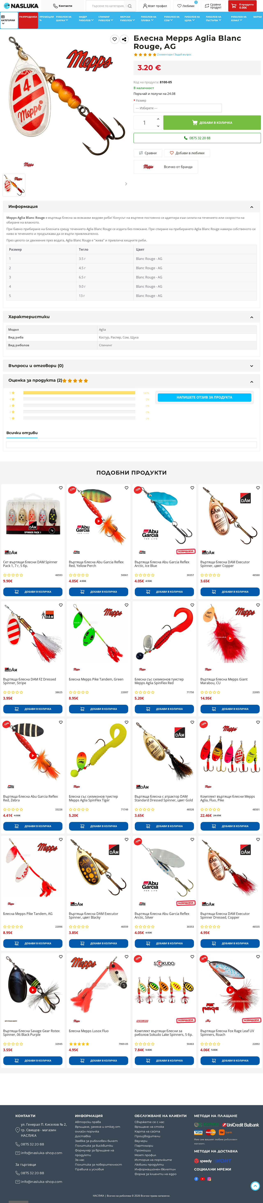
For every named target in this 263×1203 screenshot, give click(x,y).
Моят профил (145, 1155)
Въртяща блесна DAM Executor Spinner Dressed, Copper (225, 916)
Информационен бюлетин (155, 1169)
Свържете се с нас (149, 1122)
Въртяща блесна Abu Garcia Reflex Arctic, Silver (162, 916)
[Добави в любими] (115, 39)
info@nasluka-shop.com (41, 1153)
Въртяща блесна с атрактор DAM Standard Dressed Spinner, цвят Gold (164, 798)
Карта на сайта (147, 1131)
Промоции (143, 1150)
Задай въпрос (183, 54)
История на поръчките (153, 1160)
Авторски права (88, 1122)
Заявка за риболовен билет (96, 1141)
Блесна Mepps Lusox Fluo (89, 1031)
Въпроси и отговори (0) (35, 365)
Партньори (144, 1145)
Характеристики (29, 316)
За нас (79, 1160)
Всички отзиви (22, 433)
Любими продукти (149, 1164)
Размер (141, 100)
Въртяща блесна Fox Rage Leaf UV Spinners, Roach (227, 1033)
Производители (147, 1136)
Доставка (83, 1136)
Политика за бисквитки (94, 1145)
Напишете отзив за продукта (204, 397)
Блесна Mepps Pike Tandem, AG (28, 914)
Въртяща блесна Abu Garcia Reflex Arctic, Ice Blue (162, 564)
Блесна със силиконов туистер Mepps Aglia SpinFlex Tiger (93, 798)
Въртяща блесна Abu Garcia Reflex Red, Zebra (30, 798)
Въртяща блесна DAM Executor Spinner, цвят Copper (225, 564)
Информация (23, 206)
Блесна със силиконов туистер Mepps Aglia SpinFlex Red (159, 681)
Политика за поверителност (98, 1164)
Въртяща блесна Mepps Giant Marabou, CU (224, 681)
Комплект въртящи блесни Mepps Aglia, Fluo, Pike (227, 798)
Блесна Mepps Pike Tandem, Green (96, 679)
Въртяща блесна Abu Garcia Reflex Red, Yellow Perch (96, 564)
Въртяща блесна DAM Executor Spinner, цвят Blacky (93, 916)
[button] (5, 183)
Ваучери (141, 1141)
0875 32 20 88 (32, 1144)
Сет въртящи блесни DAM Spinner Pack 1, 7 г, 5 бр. (30, 564)
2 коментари (165, 54)
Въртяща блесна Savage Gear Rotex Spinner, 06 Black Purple (31, 1033)
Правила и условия (89, 1169)
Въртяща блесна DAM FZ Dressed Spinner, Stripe (29, 681)
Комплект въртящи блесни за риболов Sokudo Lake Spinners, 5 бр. (164, 1033)
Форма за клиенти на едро (155, 1174)
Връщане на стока (149, 1127)
